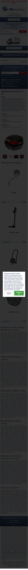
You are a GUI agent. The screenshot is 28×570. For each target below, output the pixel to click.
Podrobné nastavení (9, 293)
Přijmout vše (19, 293)
